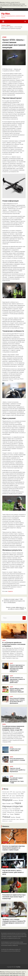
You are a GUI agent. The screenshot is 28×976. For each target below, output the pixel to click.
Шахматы (22, 819)
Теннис (12, 814)
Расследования (6, 810)
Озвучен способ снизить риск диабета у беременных (17, 769)
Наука (4, 724)
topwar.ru (10, 591)
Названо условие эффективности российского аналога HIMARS (15, 608)
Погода (10, 808)
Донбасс (13, 795)
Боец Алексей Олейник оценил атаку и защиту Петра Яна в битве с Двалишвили (17, 701)
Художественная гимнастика (9, 819)
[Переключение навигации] (3, 21)
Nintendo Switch (5, 792)
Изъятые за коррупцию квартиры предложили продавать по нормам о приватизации (13, 848)
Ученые (6, 817)
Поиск (24, 618)
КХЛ (22, 797)
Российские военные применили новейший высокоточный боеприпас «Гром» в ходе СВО (13, 728)
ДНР (10, 795)
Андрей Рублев (19, 792)
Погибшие (5, 808)
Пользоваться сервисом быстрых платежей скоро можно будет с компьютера (14, 896)
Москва (21, 800)
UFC (11, 792)
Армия (4, 37)
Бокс (4, 795)
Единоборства (20, 795)
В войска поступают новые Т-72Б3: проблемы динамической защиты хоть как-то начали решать (14, 601)
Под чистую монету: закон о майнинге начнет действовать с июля (13, 872)
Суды (8, 814)
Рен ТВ (12, 810)
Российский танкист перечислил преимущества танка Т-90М (17, 780)
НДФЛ (12, 803)
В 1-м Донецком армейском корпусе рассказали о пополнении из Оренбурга (13, 644)
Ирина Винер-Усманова (15, 797)
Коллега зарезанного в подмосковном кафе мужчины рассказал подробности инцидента (17, 668)
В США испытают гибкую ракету (15, 749)
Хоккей (18, 817)
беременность (5, 821)
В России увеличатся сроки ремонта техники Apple (17, 760)
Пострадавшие (16, 808)
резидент (10, 821)
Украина (17, 814)
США (21, 810)
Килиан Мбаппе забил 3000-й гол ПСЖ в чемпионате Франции (17, 690)
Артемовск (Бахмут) (12, 793)
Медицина (7, 800)
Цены (17, 819)
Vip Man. (5, 13)
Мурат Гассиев (6, 803)
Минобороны (15, 800)
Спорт (4, 640)
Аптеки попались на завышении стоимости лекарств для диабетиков (17, 680)
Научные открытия (12, 806)
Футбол (13, 817)
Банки (19, 793)
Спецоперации (18, 812)
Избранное (5, 797)
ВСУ (7, 795)
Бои (22, 793)
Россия (17, 810)
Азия (14, 792)
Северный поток (10, 812)
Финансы (5, 826)
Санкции (4, 812)
